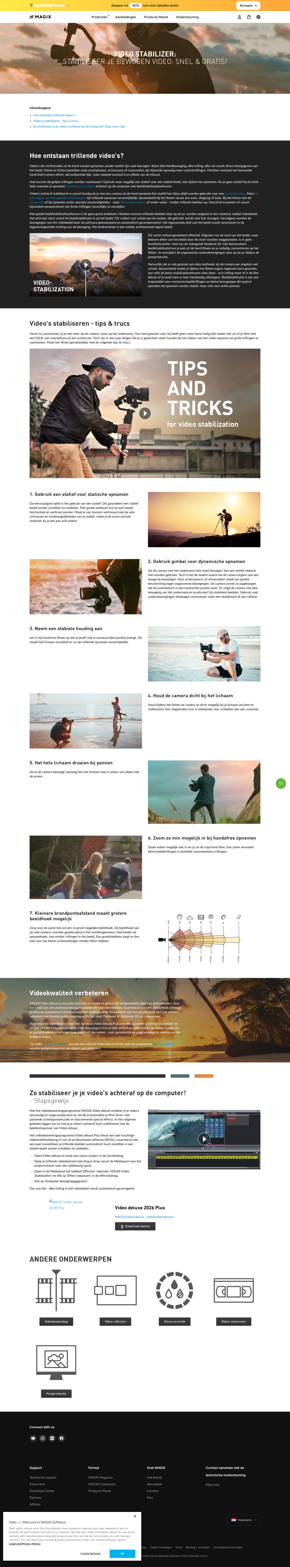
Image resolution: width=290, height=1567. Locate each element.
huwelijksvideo (235, 193)
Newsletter (154, 1484)
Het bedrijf (154, 1477)
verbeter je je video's (80, 186)
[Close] (135, 1516)
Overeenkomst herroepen (228, 1547)
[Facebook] (61, 1438)
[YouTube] (33, 1438)
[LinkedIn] (52, 1438)
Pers (150, 1497)
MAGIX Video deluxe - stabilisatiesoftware (144, 1217)
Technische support (43, 1477)
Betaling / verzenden (198, 1547)
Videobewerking (56, 1321)
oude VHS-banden (55, 1044)
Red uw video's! (163, 1044)
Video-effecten (115, 1321)
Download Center (42, 1491)
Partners (35, 1497)
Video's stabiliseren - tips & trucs (56, 121)
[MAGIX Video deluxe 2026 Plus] (79, 1223)
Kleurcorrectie (174, 1321)
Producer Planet (99, 1491)
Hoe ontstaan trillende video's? (54, 115)
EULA (179, 1547)
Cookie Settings (90, 1553)
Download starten (137, 1226)
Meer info (212, 1484)
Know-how (37, 1484)
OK (122, 1553)
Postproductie (56, 1393)
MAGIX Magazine (100, 1477)
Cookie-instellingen (161, 1547)
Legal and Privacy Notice (25, 1543)
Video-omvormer (234, 1321)
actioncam (37, 202)
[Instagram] (42, 1438)
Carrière (152, 1491)
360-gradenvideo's (133, 202)
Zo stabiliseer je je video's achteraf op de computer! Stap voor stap (79, 126)
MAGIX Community (102, 1484)
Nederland (245, 1520)
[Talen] (258, 17)
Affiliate (35, 1504)
